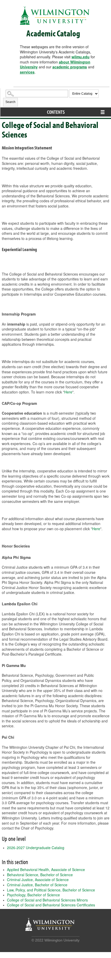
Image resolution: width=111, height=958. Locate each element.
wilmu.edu (81, 56)
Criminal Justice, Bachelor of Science (37, 884)
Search (10, 102)
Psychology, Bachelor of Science (33, 894)
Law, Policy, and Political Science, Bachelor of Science (51, 889)
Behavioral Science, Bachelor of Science (40, 874)
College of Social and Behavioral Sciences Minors (47, 900)
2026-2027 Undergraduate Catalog (35, 847)
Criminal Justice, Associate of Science (38, 879)
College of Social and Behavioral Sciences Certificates (51, 904)
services (27, 72)
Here (68, 392)
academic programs (69, 66)
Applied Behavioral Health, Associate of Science (46, 869)
